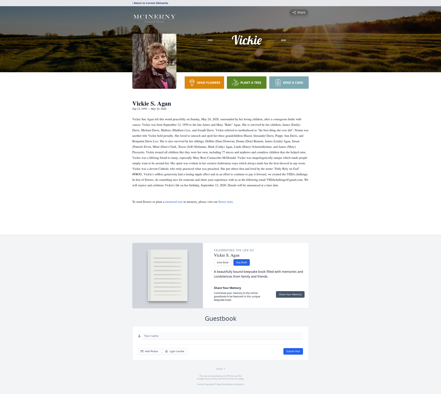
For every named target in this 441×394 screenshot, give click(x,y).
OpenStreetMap (224, 384)
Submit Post (293, 351)
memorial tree (174, 201)
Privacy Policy (210, 378)
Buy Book (241, 262)
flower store (225, 201)
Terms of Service (230, 378)
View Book (222, 262)
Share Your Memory (290, 294)
